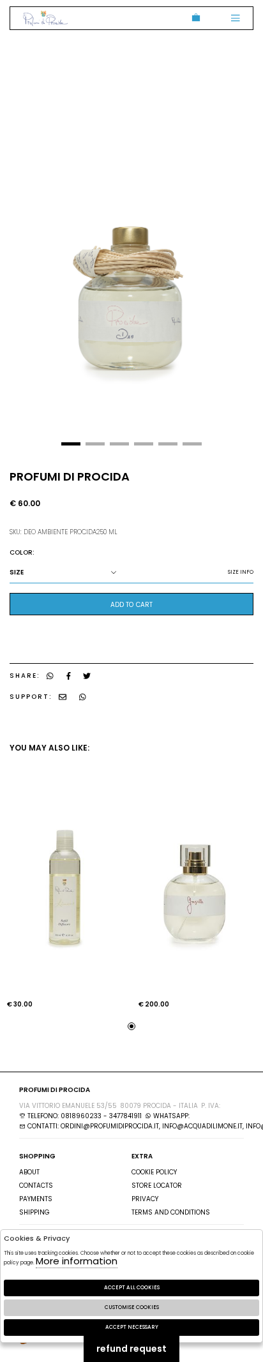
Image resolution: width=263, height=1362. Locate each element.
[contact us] (62, 696)
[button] (70, 443)
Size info (240, 572)
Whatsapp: (170, 1116)
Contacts (36, 1185)
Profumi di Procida (45, 18)
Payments (35, 1199)
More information (76, 1261)
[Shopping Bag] (194, 18)
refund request (131, 1348)
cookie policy (154, 1172)
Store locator (157, 1185)
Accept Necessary (131, 1327)
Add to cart (131, 605)
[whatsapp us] (50, 675)
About (29, 1172)
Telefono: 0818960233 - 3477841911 (84, 1116)
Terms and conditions (171, 1212)
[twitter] (87, 675)
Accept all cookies (132, 1287)
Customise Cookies (132, 1307)
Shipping (34, 1212)
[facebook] (68, 675)
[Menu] (235, 18)
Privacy (145, 1199)
